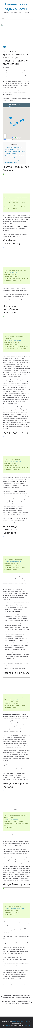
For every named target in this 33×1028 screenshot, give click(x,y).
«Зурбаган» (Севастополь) (11, 149)
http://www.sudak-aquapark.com (15, 908)
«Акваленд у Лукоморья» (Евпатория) (14, 156)
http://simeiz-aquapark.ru (13, 199)
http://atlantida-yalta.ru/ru (14, 461)
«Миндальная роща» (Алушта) (12, 160)
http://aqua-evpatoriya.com (14, 561)
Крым (4, 47)
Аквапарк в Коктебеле (10, 158)
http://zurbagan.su (12, 272)
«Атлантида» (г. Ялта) (10, 153)
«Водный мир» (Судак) (10, 162)
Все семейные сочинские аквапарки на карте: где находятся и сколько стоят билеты (16, 1002)
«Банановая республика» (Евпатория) (14, 151)
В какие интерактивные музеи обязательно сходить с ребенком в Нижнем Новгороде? (16, 996)
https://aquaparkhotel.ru (13, 819)
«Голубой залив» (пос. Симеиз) (13, 147)
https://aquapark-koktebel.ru (14, 700)
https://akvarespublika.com (14, 340)
